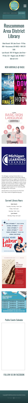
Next (25, 89)
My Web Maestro (18, 397)
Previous (3, 89)
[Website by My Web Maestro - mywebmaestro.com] (13, 397)
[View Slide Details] (8, 89)
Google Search (14, 13)
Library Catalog (6, 13)
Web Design (9, 397)
